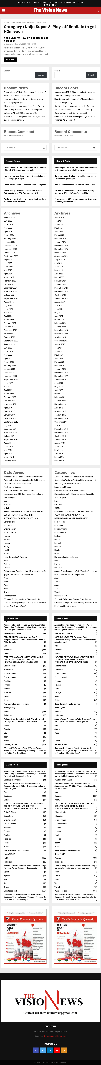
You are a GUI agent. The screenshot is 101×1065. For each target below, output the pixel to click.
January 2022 (9, 401)
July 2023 (8, 348)
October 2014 (9, 436)
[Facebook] (36, 1050)
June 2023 (8, 351)
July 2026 (8, 221)
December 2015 (10, 418)
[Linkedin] (50, 1050)
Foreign (7, 546)
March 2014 (9, 457)
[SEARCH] (44, 147)
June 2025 (8, 267)
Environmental (10, 532)
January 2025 (9, 284)
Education (8, 525)
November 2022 (10, 376)
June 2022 (8, 383)
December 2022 (10, 373)
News (6, 561)
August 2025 (9, 260)
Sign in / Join (41, 2)
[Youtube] (57, 1050)
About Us (58, 2)
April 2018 (8, 408)
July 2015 (8, 425)
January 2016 (9, 415)
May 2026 (8, 228)
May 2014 (8, 450)
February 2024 (10, 323)
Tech (6, 589)
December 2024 (10, 288)
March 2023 (9, 362)
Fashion (7, 536)
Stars (6, 585)
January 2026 (9, 242)
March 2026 (9, 235)
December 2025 (10, 246)
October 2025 (9, 253)
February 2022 (10, 397)
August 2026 (9, 217)
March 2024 (9, 320)
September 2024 (11, 298)
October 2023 (9, 337)
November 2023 (10, 334)
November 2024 (10, 291)
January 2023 (9, 369)
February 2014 (10, 461)
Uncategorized (10, 596)
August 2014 (9, 443)
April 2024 (8, 316)
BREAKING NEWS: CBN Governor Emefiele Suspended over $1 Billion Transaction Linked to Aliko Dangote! (23, 494)
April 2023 (8, 358)
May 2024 (8, 313)
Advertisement (69, 2)
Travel (6, 592)
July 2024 (8, 305)
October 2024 (9, 295)
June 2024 (8, 309)
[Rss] (64, 1050)
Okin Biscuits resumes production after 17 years (24, 106)
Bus (5, 501)
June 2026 (8, 224)
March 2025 (9, 277)
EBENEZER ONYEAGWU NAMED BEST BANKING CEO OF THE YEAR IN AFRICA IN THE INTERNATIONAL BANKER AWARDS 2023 (23, 514)
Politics (7, 564)
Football (7, 543)
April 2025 (8, 274)
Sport (6, 578)
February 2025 (10, 281)
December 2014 (10, 429)
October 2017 (9, 411)
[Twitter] (43, 1050)
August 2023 (9, 344)
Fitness (7, 539)
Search (7, 71)
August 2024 (9, 302)
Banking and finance (12, 487)
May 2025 (8, 270)
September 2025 (11, 256)
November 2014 (10, 432)
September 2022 (11, 380)
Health (6, 550)
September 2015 (11, 422)
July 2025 (8, 263)
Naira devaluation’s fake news (16, 557)
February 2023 (10, 365)
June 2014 (8, 447)
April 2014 (8, 454)
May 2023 (8, 355)
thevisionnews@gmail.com (55, 1036)
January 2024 (9, 327)
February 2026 (10, 238)
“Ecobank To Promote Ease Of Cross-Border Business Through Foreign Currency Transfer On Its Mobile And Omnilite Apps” (25, 602)
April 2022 (8, 390)
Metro (6, 554)
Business (7, 504)
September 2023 (11, 341)
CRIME (6, 508)
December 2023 (10, 330)
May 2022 (8, 387)
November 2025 (10, 249)
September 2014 (11, 440)
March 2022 (9, 394)
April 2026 (8, 231)
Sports (6, 582)
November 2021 (10, 404)
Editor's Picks (9, 522)
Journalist (9, 44)
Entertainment (10, 529)
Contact (80, 2)
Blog (51, 2)
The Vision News (50, 10)
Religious (7, 568)
